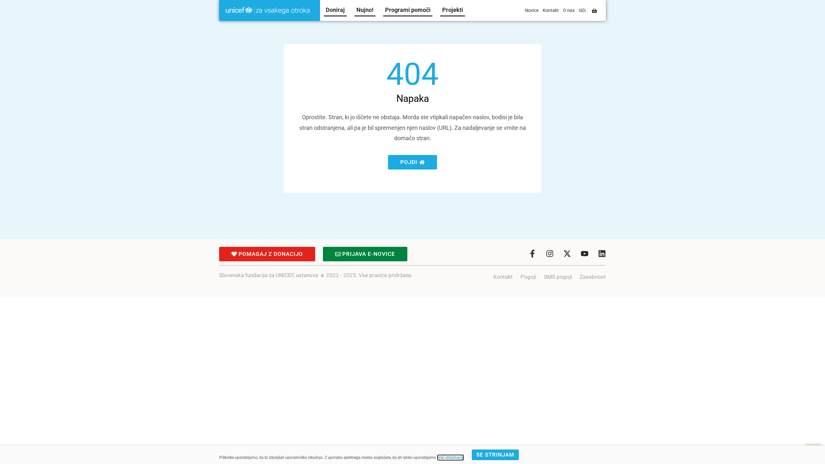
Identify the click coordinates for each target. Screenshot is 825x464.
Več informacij (450, 457)
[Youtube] (584, 253)
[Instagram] (550, 253)
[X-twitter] (567, 253)
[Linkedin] (602, 253)
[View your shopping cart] (595, 11)
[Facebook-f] (532, 253)
